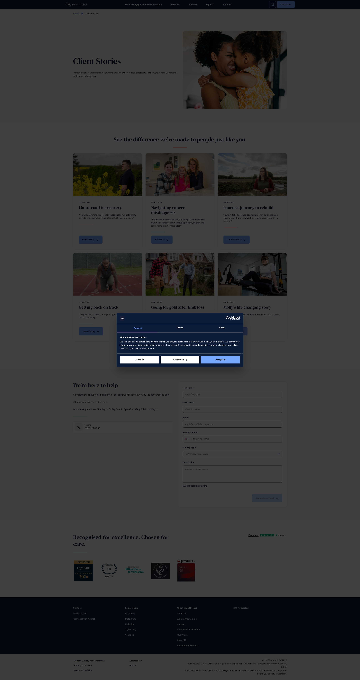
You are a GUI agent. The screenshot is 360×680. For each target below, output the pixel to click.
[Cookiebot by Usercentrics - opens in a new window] (228, 318)
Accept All (220, 359)
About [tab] (222, 327)
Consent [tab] (138, 328)
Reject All (139, 359)
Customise (178, 359)
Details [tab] (180, 327)
